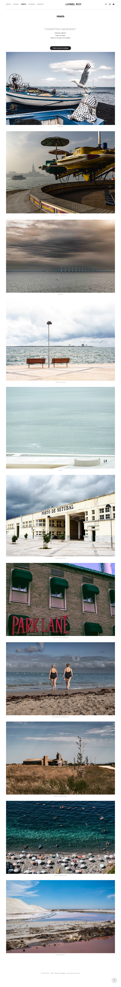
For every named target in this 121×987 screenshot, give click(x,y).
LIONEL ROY (73, 4)
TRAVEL (16, 4)
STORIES (31, 4)
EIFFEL (8, 4)
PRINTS (23, 4)
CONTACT (40, 4)
